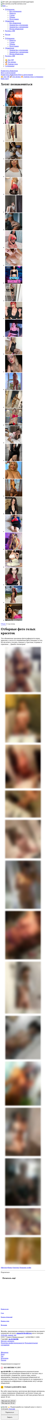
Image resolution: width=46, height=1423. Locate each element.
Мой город (5, 79)
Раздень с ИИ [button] (10, 31)
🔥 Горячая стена (27, 77)
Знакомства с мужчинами (18, 25)
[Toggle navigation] (7, 6)
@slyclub (12, 1409)
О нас (2, 1313)
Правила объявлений (6, 1317)
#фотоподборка (6, 1267)
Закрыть (9, 1417)
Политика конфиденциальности (12, 1343)
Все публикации (15, 11)
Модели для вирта (7, 1341)
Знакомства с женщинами (18, 27)
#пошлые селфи (25, 1267)
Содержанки (38, 77)
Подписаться (9, 1412)
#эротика (16, 1267)
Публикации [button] (9, 9)
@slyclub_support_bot (8, 1335)
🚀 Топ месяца (15, 77)
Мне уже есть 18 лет (8, 1401)
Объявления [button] (9, 21)
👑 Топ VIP (5, 77)
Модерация (4, 1325)
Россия (7, 34)
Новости (12, 13)
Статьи (12, 15)
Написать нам (5, 1309)
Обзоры (12, 17)
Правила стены (5, 1321)
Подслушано (14, 19)
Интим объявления (16, 29)
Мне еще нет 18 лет (8, 1403)
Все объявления (15, 23)
